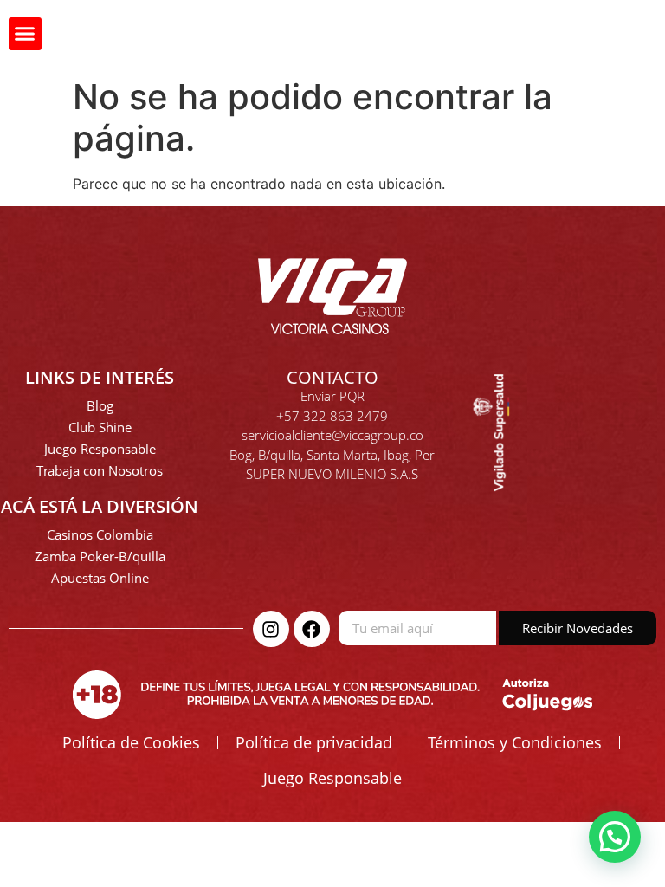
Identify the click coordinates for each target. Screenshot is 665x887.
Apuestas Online (100, 577)
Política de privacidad (314, 742)
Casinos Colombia (100, 534)
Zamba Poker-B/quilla (100, 556)
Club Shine (100, 427)
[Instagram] (271, 629)
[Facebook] (312, 629)
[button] (25, 33)
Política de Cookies (131, 742)
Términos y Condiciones (515, 742)
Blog (100, 405)
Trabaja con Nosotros (99, 470)
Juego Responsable (100, 448)
